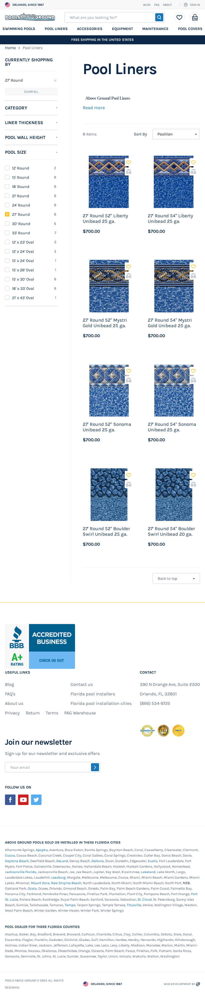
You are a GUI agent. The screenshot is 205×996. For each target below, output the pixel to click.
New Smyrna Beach (66, 883)
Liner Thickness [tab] (24, 122)
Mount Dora (40, 883)
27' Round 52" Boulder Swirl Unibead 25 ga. (106, 531)
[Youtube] (23, 799)
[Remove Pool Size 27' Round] (55, 80)
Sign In (195, 5)
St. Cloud (145, 899)
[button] (129, 162)
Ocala (32, 888)
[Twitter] (36, 799)
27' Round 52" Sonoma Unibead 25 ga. (107, 427)
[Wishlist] (179, 17)
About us (14, 703)
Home (11, 47)
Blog (146, 5)
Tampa (70, 905)
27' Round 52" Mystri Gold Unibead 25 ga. (105, 322)
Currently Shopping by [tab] (29, 62)
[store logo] (30, 17)
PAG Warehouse (80, 713)
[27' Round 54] (174, 182)
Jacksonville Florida (20, 872)
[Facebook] (10, 799)
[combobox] (114, 17)
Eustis (153, 861)
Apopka (42, 850)
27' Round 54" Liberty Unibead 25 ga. (170, 218)
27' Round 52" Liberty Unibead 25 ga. (105, 218)
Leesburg (58, 877)
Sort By (140, 134)
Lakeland (148, 872)
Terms (52, 713)
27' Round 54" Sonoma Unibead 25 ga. (172, 427)
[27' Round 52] (109, 182)
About (167, 5)
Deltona (98, 861)
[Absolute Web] (198, 984)
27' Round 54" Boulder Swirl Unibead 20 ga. (171, 531)
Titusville (134, 905)
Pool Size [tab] (15, 152)
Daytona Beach (17, 861)
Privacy (12, 713)
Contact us (81, 684)
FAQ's (10, 694)
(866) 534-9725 (155, 703)
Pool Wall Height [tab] (25, 137)
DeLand (62, 861)
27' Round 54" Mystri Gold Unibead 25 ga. (170, 322)
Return (33, 713)
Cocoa (10, 855)
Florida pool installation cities (101, 703)
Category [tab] (16, 108)
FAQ (156, 5)
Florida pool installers (92, 694)
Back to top (167, 578)
